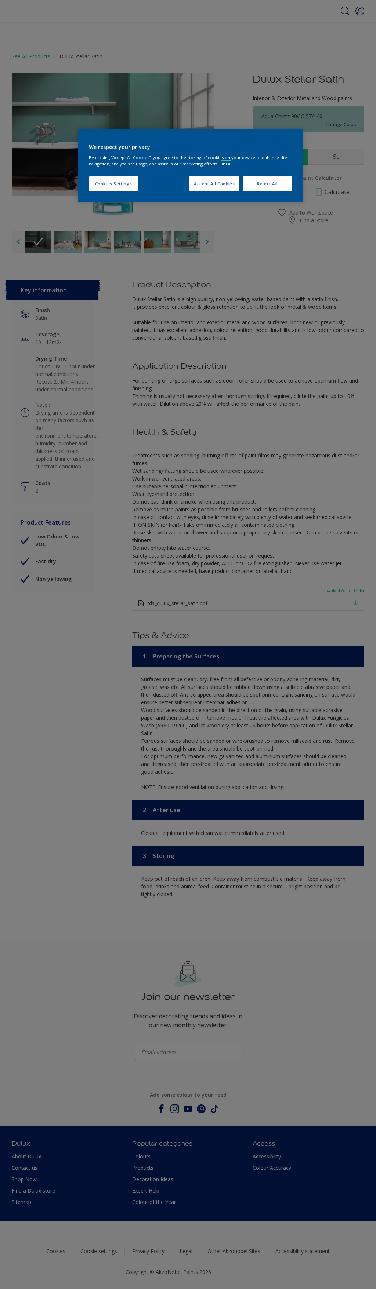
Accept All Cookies (214, 183)
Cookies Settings (113, 183)
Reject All (267, 183)
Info (226, 164)
